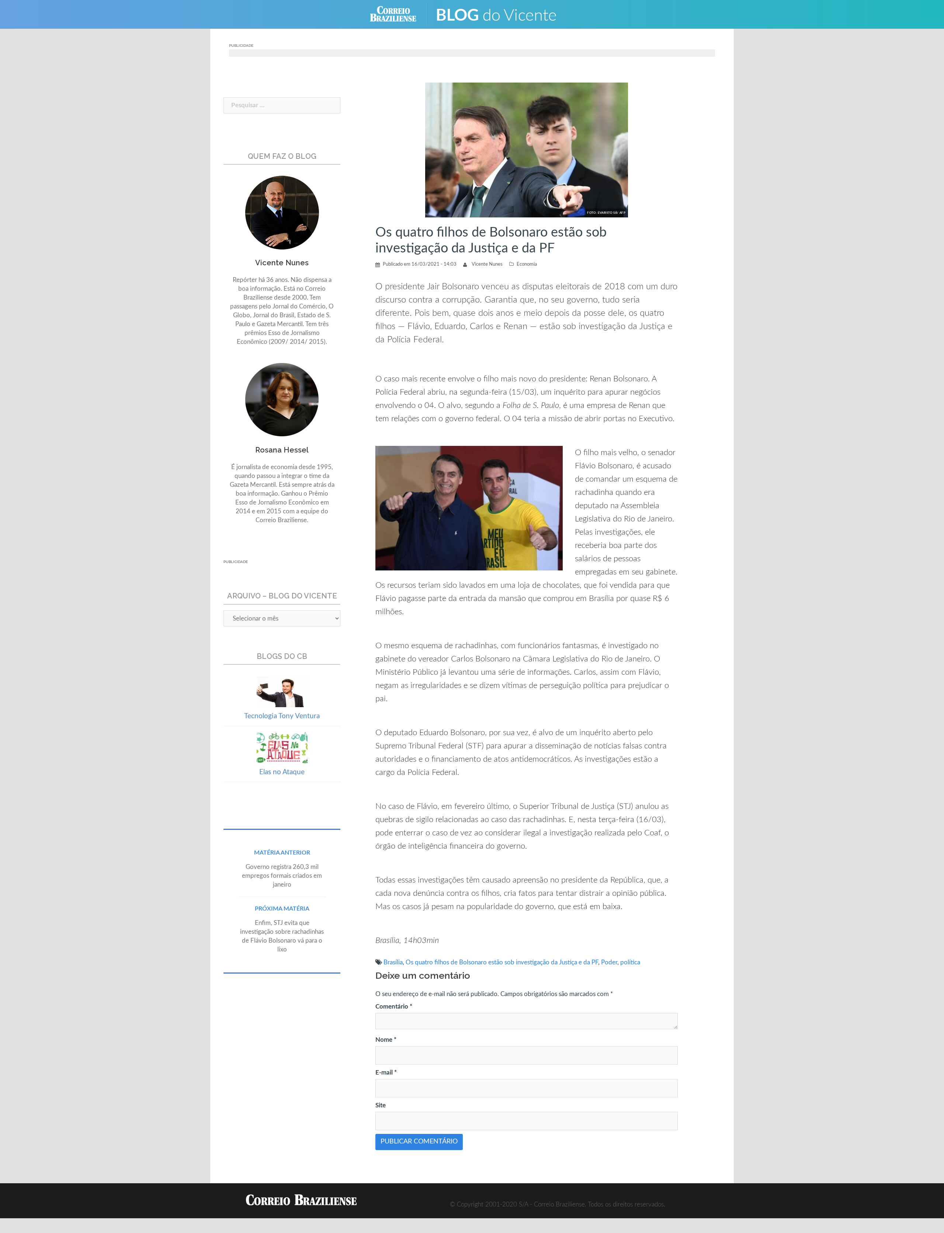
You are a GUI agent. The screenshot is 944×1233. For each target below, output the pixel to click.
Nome (385, 1040)
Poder (609, 962)
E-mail (386, 1072)
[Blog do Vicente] (501, 14)
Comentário (393, 1006)
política (630, 962)
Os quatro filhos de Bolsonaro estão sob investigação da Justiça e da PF (502, 962)
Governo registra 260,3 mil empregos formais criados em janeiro (282, 876)
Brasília (393, 962)
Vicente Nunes (487, 264)
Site (380, 1105)
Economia (527, 264)
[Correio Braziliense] (399, 14)
